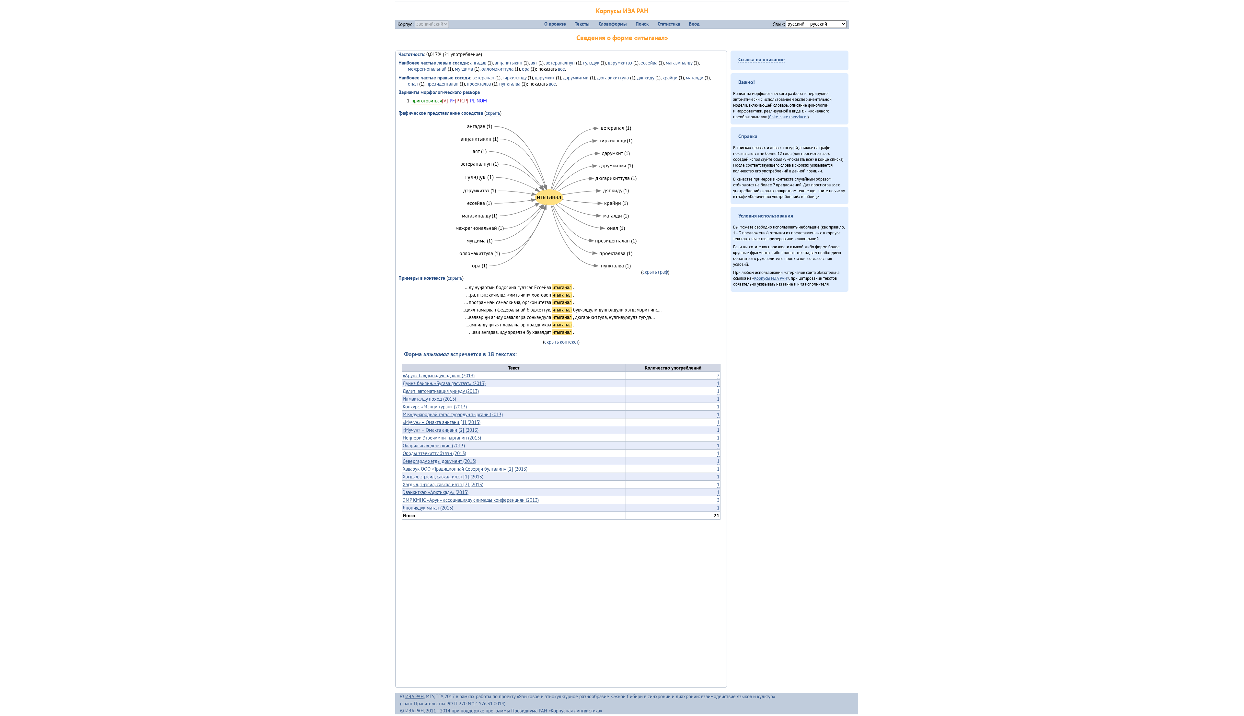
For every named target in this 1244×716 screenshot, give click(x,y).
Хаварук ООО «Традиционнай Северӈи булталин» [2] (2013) (465, 469)
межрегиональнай (427, 69)
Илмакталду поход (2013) (429, 399)
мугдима (464, 69)
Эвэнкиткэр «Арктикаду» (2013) (435, 492)
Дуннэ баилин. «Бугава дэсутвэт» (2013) (444, 383)
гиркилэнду (514, 78)
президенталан (442, 84)
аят (534, 63)
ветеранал (483, 78)
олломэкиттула (497, 69)
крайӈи (669, 78)
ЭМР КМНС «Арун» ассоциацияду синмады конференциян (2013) (471, 500)
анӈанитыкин (508, 63)
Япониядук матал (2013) (428, 508)
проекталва (479, 84)
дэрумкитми (576, 78)
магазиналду (679, 63)
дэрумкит (545, 78)
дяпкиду (645, 78)
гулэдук (591, 63)
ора (525, 69)
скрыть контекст (561, 342)
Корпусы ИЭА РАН (622, 10)
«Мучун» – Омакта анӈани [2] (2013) (440, 430)
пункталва (509, 84)
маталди (694, 78)
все (561, 69)
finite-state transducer (788, 117)
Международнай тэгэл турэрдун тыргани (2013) (453, 414)
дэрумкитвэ (620, 63)
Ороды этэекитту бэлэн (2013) (434, 453)
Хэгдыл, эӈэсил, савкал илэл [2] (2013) (443, 484)
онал (413, 84)
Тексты (582, 24)
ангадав (478, 63)
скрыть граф (655, 272)
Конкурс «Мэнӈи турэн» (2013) (435, 407)
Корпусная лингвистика (575, 711)
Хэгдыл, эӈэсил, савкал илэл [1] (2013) (443, 477)
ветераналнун (560, 63)
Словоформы (613, 24)
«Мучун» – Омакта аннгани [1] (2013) (441, 422)
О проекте (555, 24)
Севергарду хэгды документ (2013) (439, 461)
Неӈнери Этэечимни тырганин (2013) (442, 438)
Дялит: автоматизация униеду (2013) (441, 391)
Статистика (669, 24)
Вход (694, 24)
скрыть (493, 113)
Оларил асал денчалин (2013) (434, 445)
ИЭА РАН (414, 696)
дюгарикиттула (613, 78)
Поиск (642, 24)
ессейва (648, 63)
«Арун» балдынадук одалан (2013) (439, 375)
